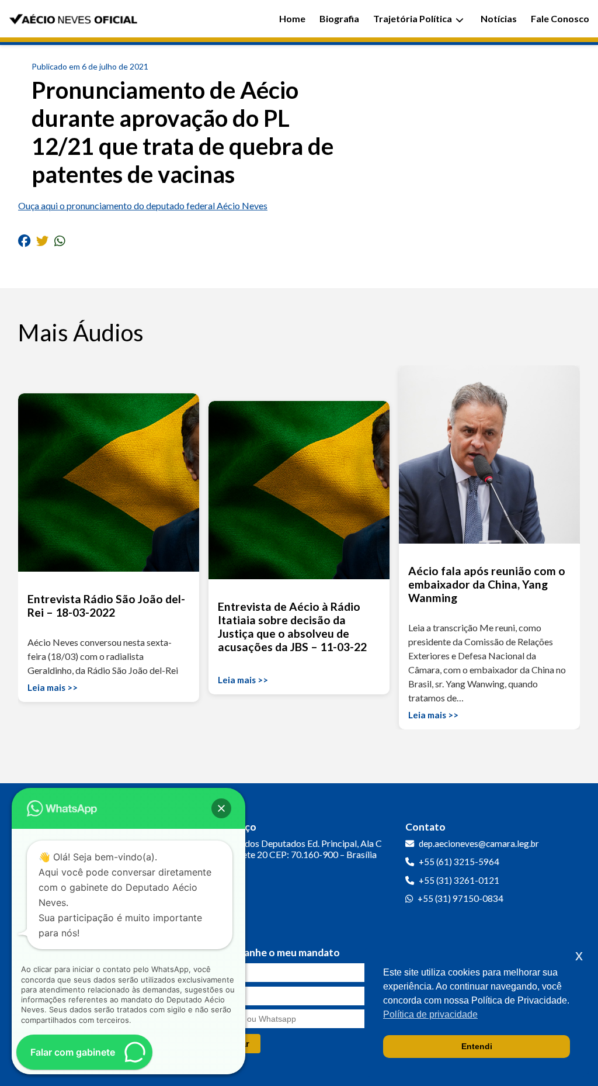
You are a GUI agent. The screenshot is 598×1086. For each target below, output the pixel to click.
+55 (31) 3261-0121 (459, 880)
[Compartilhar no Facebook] (24, 240)
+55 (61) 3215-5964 (459, 861)
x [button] (579, 955)
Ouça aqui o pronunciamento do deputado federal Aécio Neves (142, 205)
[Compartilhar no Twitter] (42, 240)
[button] (221, 808)
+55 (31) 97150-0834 (460, 898)
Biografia (339, 18)
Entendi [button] (476, 1046)
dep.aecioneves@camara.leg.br (479, 843)
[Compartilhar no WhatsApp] (59, 240)
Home (292, 18)
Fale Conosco (560, 18)
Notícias (499, 18)
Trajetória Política (412, 18)
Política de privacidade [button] (430, 1014)
